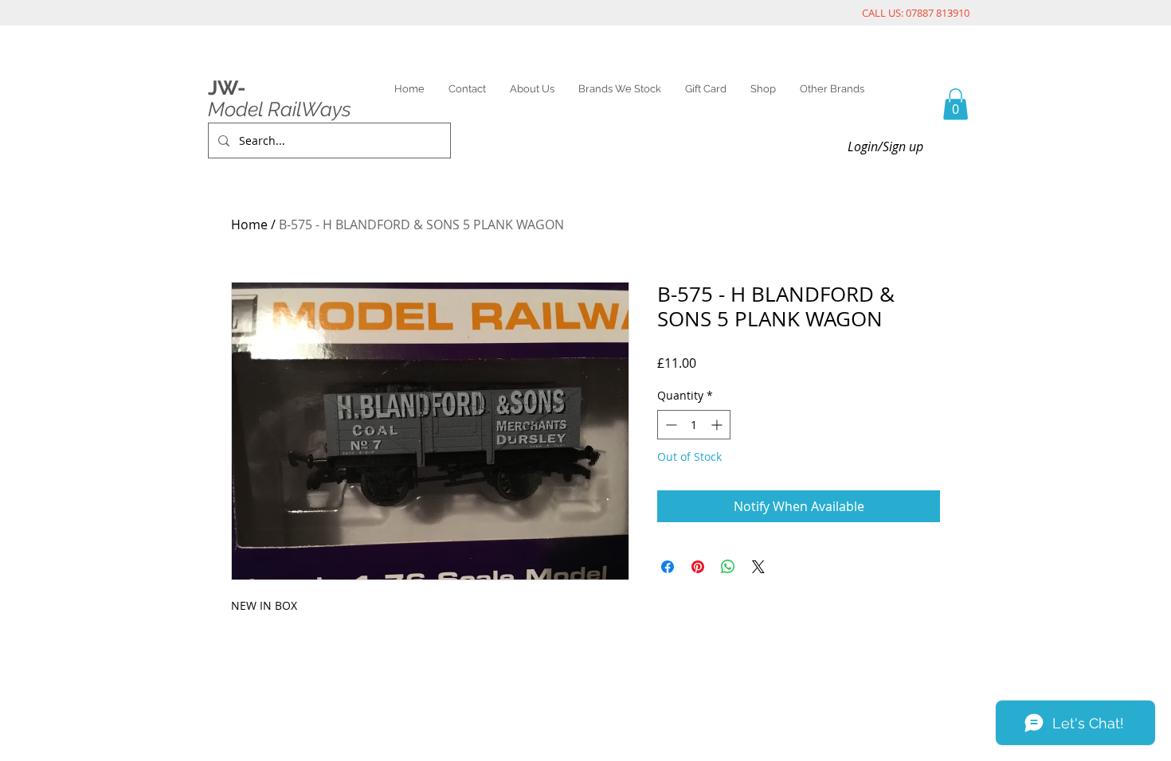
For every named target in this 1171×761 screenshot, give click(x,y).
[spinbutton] (693, 425)
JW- (226, 88)
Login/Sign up (885, 146)
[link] (955, 103)
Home (249, 224)
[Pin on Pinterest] (697, 566)
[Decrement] (669, 425)
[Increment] (718, 425)
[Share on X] (758, 566)
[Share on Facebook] (667, 566)
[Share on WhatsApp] (728, 566)
